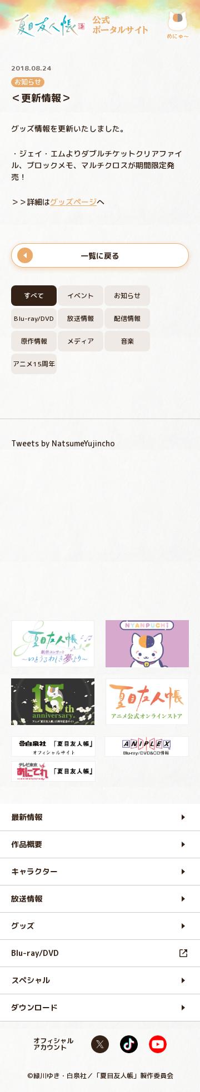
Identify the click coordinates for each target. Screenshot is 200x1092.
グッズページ (73, 202)
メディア (80, 341)
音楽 (127, 341)
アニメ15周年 (34, 364)
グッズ (22, 925)
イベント (80, 295)
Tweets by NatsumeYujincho (63, 443)
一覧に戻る (100, 255)
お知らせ (127, 295)
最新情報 (26, 817)
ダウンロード (34, 1007)
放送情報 (80, 318)
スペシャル (30, 980)
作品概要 (26, 844)
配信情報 (127, 318)
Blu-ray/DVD (34, 318)
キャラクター (34, 871)
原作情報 (34, 341)
